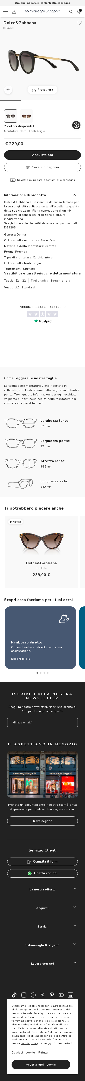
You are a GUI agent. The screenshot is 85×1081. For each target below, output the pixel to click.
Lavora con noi (42, 964)
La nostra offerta (42, 889)
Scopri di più (60, 281)
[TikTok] (14, 994)
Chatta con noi (45, 873)
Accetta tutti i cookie (41, 1065)
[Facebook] (33, 994)
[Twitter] (42, 994)
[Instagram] (23, 994)
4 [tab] (47, 673)
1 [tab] (37, 673)
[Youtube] (61, 994)
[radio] (10, 116)
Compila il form (45, 861)
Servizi (42, 927)
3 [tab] (44, 673)
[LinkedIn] (70, 994)
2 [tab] (40, 673)
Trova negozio (43, 821)
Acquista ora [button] (42, 155)
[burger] (5, 11)
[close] (79, 22)
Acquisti (42, 908)
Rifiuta (43, 1053)
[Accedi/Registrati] (14, 12)
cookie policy (29, 1043)
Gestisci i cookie (23, 1053)
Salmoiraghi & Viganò (42, 945)
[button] (79, 12)
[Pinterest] (51, 994)
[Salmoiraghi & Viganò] (42, 11)
